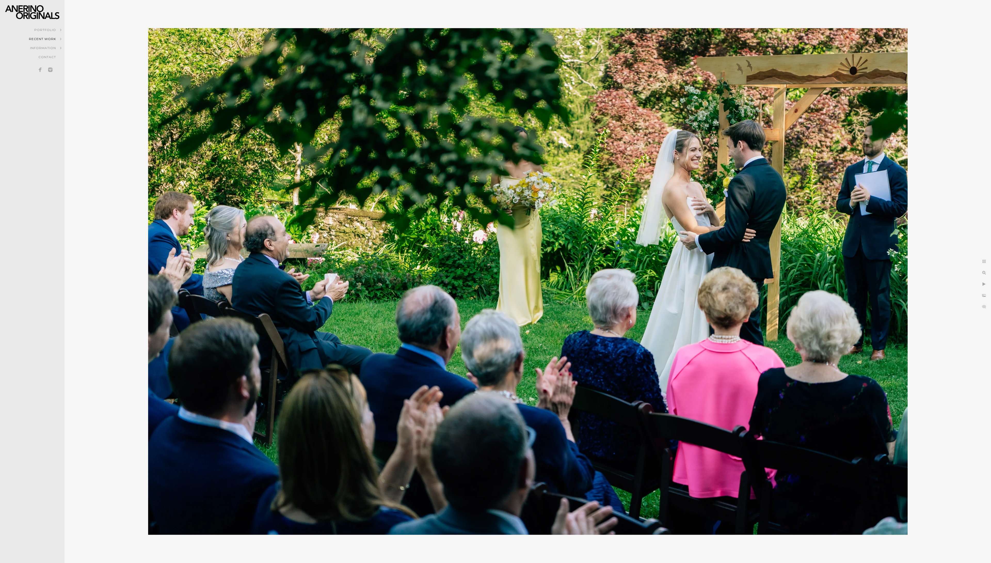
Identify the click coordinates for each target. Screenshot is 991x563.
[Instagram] (50, 69)
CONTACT (47, 57)
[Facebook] (40, 69)
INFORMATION (43, 48)
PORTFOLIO (45, 30)
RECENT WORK (42, 39)
